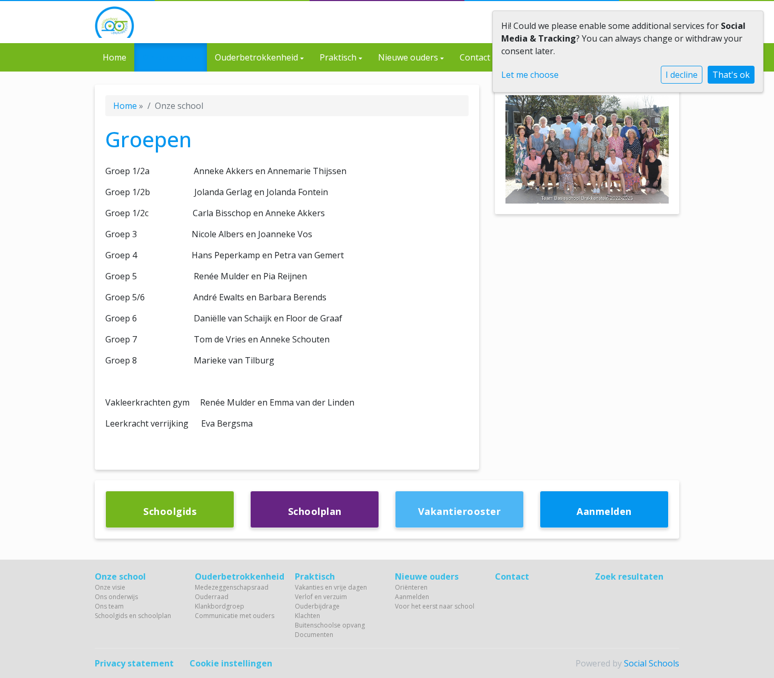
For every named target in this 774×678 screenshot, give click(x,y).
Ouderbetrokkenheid (257, 57)
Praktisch (339, 57)
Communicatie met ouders (234, 615)
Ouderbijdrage (317, 606)
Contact (475, 57)
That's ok (731, 74)
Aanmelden (412, 596)
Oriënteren (411, 587)
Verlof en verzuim (321, 596)
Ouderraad (212, 596)
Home (114, 57)
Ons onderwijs (116, 596)
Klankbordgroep (219, 606)
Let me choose (530, 74)
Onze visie (110, 587)
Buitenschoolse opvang (330, 625)
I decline (682, 74)
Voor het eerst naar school (434, 606)
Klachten (307, 615)
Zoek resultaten (629, 576)
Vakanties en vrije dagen (331, 587)
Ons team (109, 606)
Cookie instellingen (231, 663)
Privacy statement (134, 663)
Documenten (314, 634)
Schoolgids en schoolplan (133, 615)
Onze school (168, 57)
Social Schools (651, 663)
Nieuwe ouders (409, 57)
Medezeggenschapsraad (232, 587)
